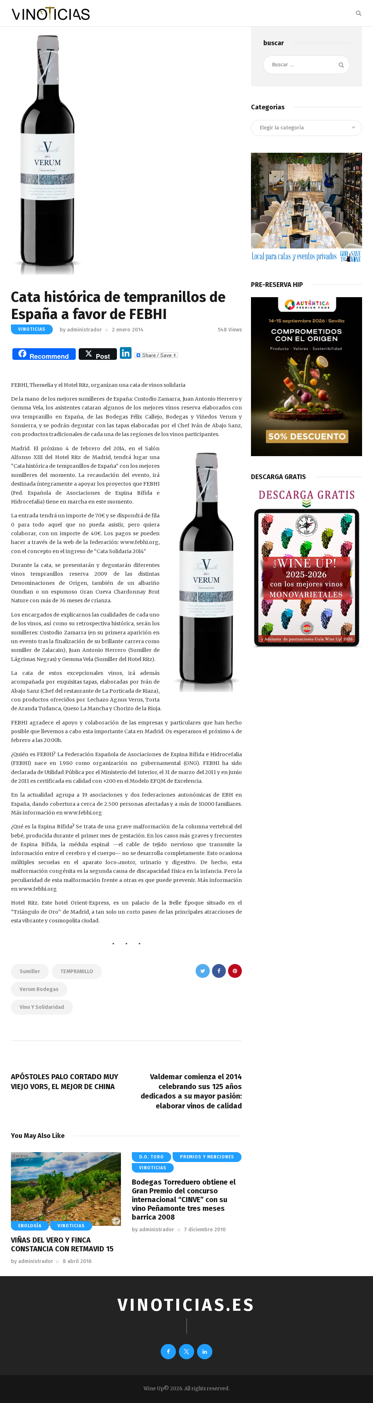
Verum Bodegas (39, 989)
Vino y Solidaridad (42, 1007)
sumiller (30, 971)
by (81, 330)
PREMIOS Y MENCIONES (207, 1156)
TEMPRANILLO (76, 971)
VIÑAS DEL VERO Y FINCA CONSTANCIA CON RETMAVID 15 (62, 1244)
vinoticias (32, 329)
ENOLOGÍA (30, 1225)
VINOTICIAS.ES (186, 1305)
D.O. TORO (151, 1156)
